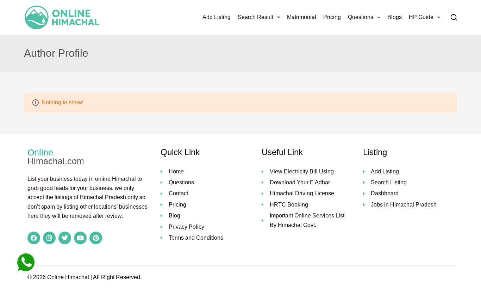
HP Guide (421, 17)
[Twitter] (64, 238)
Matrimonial (301, 17)
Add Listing (216, 17)
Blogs (394, 17)
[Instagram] (49, 238)
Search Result (255, 17)
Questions (360, 17)
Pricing (332, 17)
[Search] (454, 17)
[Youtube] (80, 238)
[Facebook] (33, 238)
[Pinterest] (95, 238)
